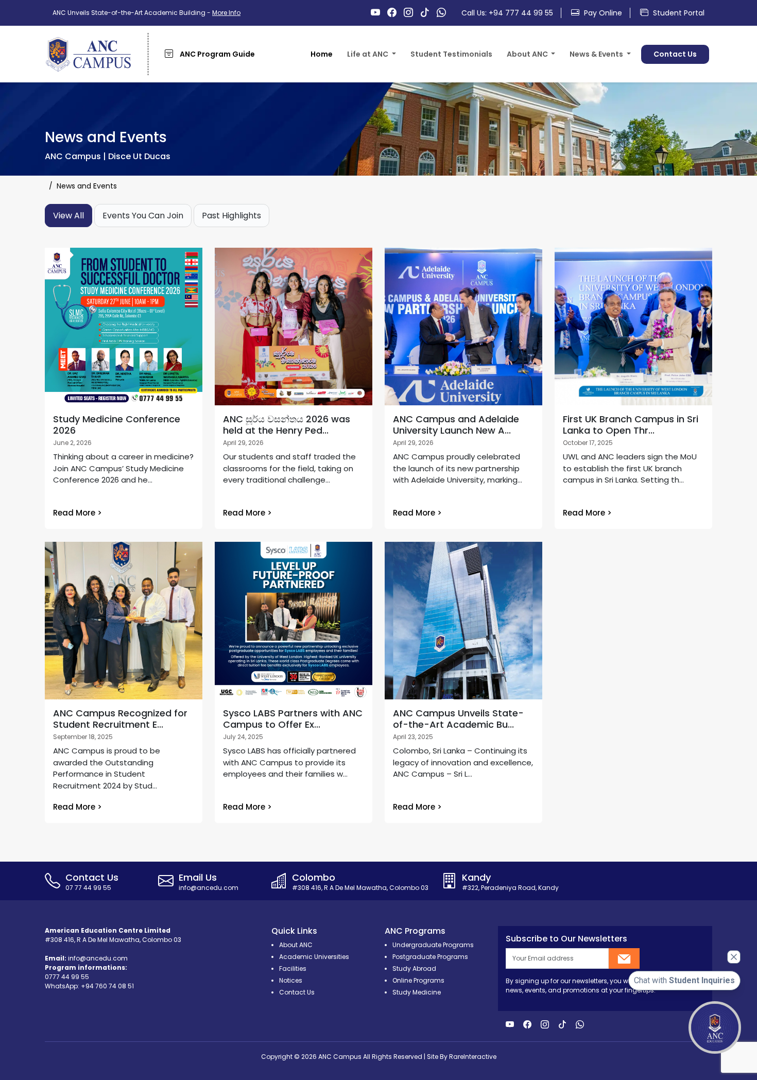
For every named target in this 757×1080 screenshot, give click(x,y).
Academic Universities (314, 956)
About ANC (535, 75)
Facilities (372, 75)
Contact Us (675, 54)
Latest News (601, 75)
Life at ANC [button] (368, 54)
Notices (290, 980)
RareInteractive (472, 1056)
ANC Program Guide (216, 54)
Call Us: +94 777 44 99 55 (507, 13)
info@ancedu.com (98, 958)
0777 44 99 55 (67, 976)
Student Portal (677, 13)
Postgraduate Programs (430, 956)
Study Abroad (414, 968)
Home (322, 54)
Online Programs (418, 980)
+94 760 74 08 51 (107, 986)
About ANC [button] (528, 54)
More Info (226, 12)
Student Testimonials (451, 54)
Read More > (77, 512)
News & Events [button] (597, 54)
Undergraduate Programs (433, 944)
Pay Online (602, 13)
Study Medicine (416, 992)
